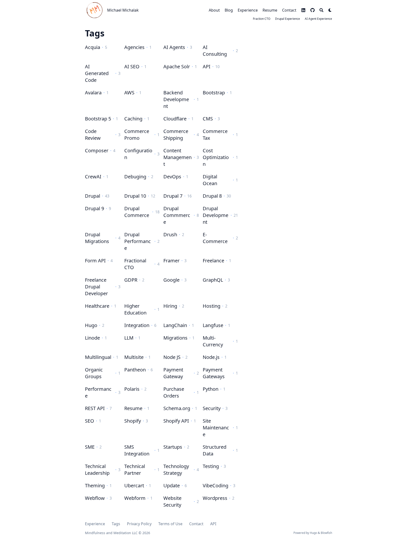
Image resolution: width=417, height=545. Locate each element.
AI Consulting (215, 50)
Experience (95, 523)
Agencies (134, 47)
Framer (171, 260)
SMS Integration (136, 450)
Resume (133, 408)
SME (90, 447)
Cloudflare (175, 118)
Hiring (170, 306)
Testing (211, 466)
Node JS (172, 357)
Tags (116, 523)
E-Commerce (215, 238)
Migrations (175, 338)
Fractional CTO (135, 264)
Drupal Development (215, 215)
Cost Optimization (216, 157)
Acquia (92, 47)
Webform (135, 498)
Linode (92, 338)
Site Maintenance (216, 428)
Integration (136, 325)
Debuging (135, 176)
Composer (96, 150)
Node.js (211, 357)
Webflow (95, 498)
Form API (95, 260)
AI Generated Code (97, 73)
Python (210, 389)
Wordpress (215, 498)
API (206, 66)
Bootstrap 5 (98, 118)
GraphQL (213, 280)
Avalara (93, 92)
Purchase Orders (173, 392)
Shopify (132, 421)
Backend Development (176, 99)
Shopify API (176, 421)
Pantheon (135, 369)
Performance (98, 392)
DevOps (172, 176)
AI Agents (174, 47)
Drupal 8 (212, 196)
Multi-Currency (213, 341)
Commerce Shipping (175, 134)
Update (171, 485)
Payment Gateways (214, 373)
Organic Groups (94, 373)
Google (171, 280)
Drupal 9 (94, 208)
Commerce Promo (136, 134)
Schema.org (176, 408)
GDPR (130, 280)
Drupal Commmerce (176, 215)
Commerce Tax (215, 134)
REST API (95, 408)
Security (212, 408)
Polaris (131, 389)
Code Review (93, 134)
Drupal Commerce (136, 211)
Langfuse (213, 325)
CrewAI (93, 176)
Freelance (213, 260)
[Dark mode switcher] (330, 10)
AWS (129, 92)
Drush (170, 234)
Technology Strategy (176, 469)
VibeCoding (215, 485)
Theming (95, 485)
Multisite (134, 357)
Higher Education (135, 309)
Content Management (177, 157)
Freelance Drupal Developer (96, 287)
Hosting (211, 306)
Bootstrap (214, 92)
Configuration (138, 154)
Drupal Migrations (97, 238)
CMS (208, 118)
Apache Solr (176, 66)
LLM (128, 338)
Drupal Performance (137, 241)
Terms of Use (170, 523)
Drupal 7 (172, 196)
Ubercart (134, 485)
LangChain (175, 325)
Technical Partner (134, 469)
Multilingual (98, 357)
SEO (89, 421)
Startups (172, 447)
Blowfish (326, 533)
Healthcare (97, 306)
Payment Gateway (173, 373)
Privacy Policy (139, 523)
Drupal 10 (135, 196)
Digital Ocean (210, 180)
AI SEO (131, 66)
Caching (133, 118)
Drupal (92, 196)
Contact (196, 523)
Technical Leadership (97, 469)
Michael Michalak (123, 10)
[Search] (321, 10)
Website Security (172, 501)
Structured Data (214, 450)
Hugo (91, 325)
